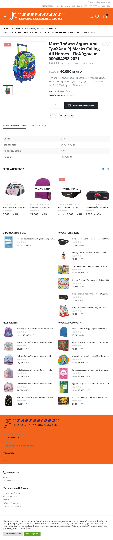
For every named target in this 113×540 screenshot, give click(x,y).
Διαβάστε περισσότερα (50, 181)
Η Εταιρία (7, 477)
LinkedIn (61, 115)
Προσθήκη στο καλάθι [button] (23, 181)
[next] (108, 44)
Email (71, 115)
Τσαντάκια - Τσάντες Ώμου (74, 205)
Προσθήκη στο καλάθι (83, 105)
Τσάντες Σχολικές (43, 205)
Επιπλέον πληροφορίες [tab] (14, 125)
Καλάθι (6, 499)
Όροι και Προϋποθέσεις (13, 506)
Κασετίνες (89, 205)
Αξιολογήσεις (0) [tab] (39, 125)
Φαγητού (13, 205)
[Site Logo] (37, 16)
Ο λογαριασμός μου (11, 493)
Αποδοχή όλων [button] (32, 533)
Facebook (51, 115)
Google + (66, 115)
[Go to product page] (15, 189)
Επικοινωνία (8, 480)
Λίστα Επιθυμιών (10, 496)
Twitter (56, 115)
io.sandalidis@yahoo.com (20, 445)
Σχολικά (6, 205)
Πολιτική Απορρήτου (12, 503)
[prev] (104, 44)
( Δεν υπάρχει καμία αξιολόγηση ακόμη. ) (78, 63)
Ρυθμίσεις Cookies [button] (13, 533)
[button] (5, 16)
